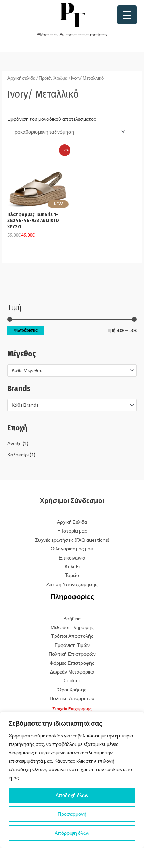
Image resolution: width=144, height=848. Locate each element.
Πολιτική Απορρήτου (72, 698)
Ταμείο (72, 575)
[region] (72, 780)
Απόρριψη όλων (72, 833)
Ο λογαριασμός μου (72, 548)
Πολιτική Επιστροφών (72, 654)
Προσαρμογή (72, 814)
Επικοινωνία (72, 558)
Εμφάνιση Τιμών (72, 645)
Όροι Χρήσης (72, 689)
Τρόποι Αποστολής (72, 636)
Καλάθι (72, 566)
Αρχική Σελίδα (72, 522)
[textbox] (69, 370)
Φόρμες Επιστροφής (72, 663)
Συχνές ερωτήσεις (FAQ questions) (72, 540)
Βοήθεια (72, 618)
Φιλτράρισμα (26, 330)
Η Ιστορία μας (72, 531)
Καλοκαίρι (18, 454)
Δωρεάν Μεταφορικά (72, 672)
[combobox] (72, 370)
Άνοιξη (14, 443)
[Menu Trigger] (127, 14)
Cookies (72, 680)
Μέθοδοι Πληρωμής (72, 627)
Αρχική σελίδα (21, 78)
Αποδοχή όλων (72, 795)
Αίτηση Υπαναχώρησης (72, 584)
